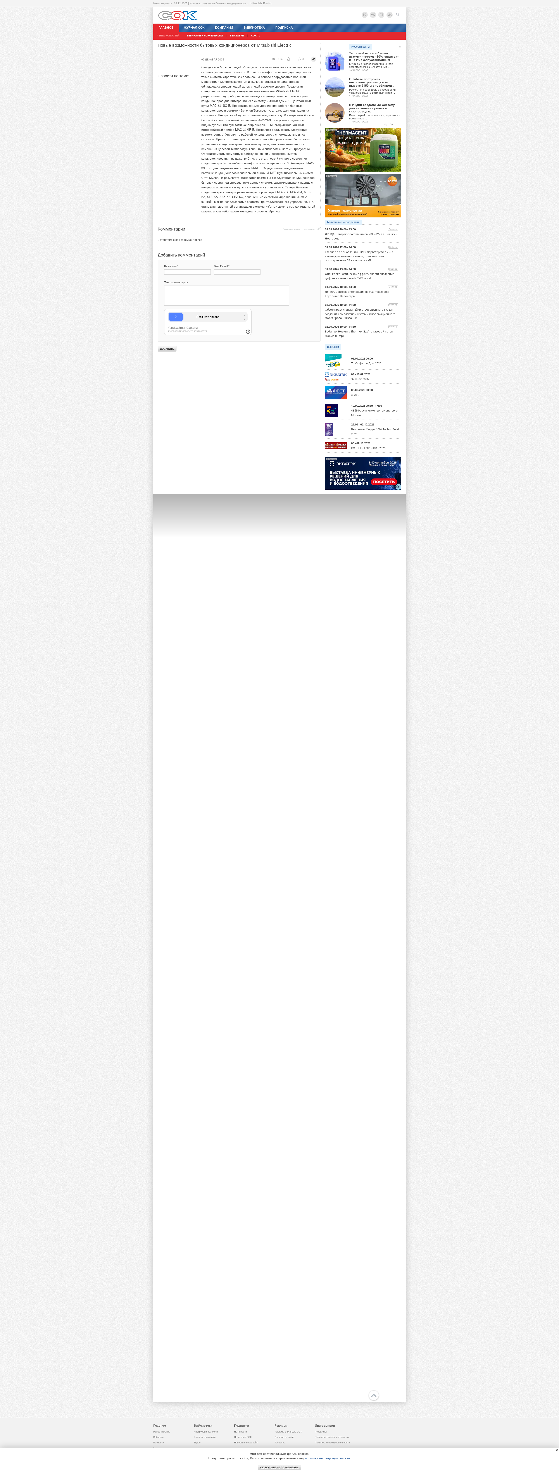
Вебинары (158, 1437)
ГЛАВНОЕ (166, 27)
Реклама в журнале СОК (288, 1431)
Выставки (333, 346)
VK (373, 14)
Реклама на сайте (284, 1437)
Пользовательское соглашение (332, 1437)
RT (381, 14)
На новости (240, 1431)
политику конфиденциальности (327, 1458)
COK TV (255, 35)
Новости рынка (360, 46)
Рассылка (279, 1442)
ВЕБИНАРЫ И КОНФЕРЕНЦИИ (205, 35)
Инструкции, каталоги (206, 1431)
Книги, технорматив (205, 1437)
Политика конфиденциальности (332, 1442)
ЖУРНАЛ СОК (194, 27)
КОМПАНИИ (224, 27)
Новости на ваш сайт (246, 1442)
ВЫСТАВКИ (237, 35)
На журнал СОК (243, 1437)
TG (365, 14)
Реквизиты (321, 1431)
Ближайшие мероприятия (343, 222)
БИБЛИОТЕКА (254, 27)
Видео (197, 1442)
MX (389, 14)
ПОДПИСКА (284, 27)
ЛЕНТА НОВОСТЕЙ (168, 35)
